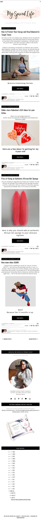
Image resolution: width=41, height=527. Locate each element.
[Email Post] (37, 162)
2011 (11, 456)
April (12, 493)
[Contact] (30, 399)
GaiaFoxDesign (20, 517)
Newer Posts (8, 339)
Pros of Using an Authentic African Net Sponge (19, 178)
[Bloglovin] (26, 399)
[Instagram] (15, 399)
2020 (11, 477)
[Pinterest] (18, 399)
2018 (11, 472)
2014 (11, 463)
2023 (11, 484)
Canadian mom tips (13, 327)
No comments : (5, 162)
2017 (11, 470)
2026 (11, 491)
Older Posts (33, 339)
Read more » (20, 88)
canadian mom (9, 163)
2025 (11, 488)
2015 (11, 465)
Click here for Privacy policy (20, 355)
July (12, 497)
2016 (11, 468)
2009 (11, 452)
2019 (11, 475)
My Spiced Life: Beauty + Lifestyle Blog (19, 516)
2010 (11, 454)
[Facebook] (22, 399)
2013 (11, 461)
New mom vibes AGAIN (10, 262)
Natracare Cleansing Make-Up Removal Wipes (20, 409)
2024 (11, 486)
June (12, 495)
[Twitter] (11, 399)
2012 (11, 458)
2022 (11, 482)
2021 (11, 479)
